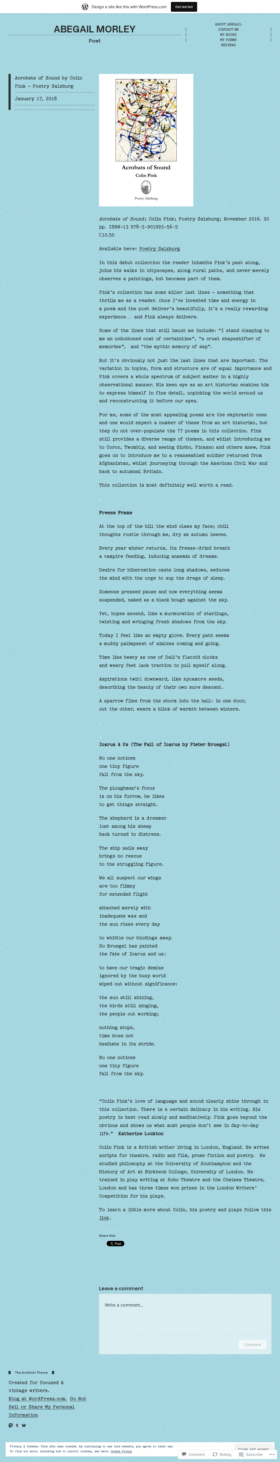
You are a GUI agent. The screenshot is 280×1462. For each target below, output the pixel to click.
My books (228, 34)
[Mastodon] (10, 1425)
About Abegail (228, 24)
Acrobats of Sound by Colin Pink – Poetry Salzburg (48, 82)
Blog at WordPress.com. (37, 1398)
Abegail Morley (95, 28)
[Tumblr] (17, 1425)
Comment (252, 1344)
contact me (228, 29)
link (104, 1217)
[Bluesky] (24, 1425)
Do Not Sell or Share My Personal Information (47, 1406)
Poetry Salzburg (159, 248)
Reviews (228, 45)
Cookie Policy (121, 1451)
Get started (184, 7)
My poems (228, 39)
